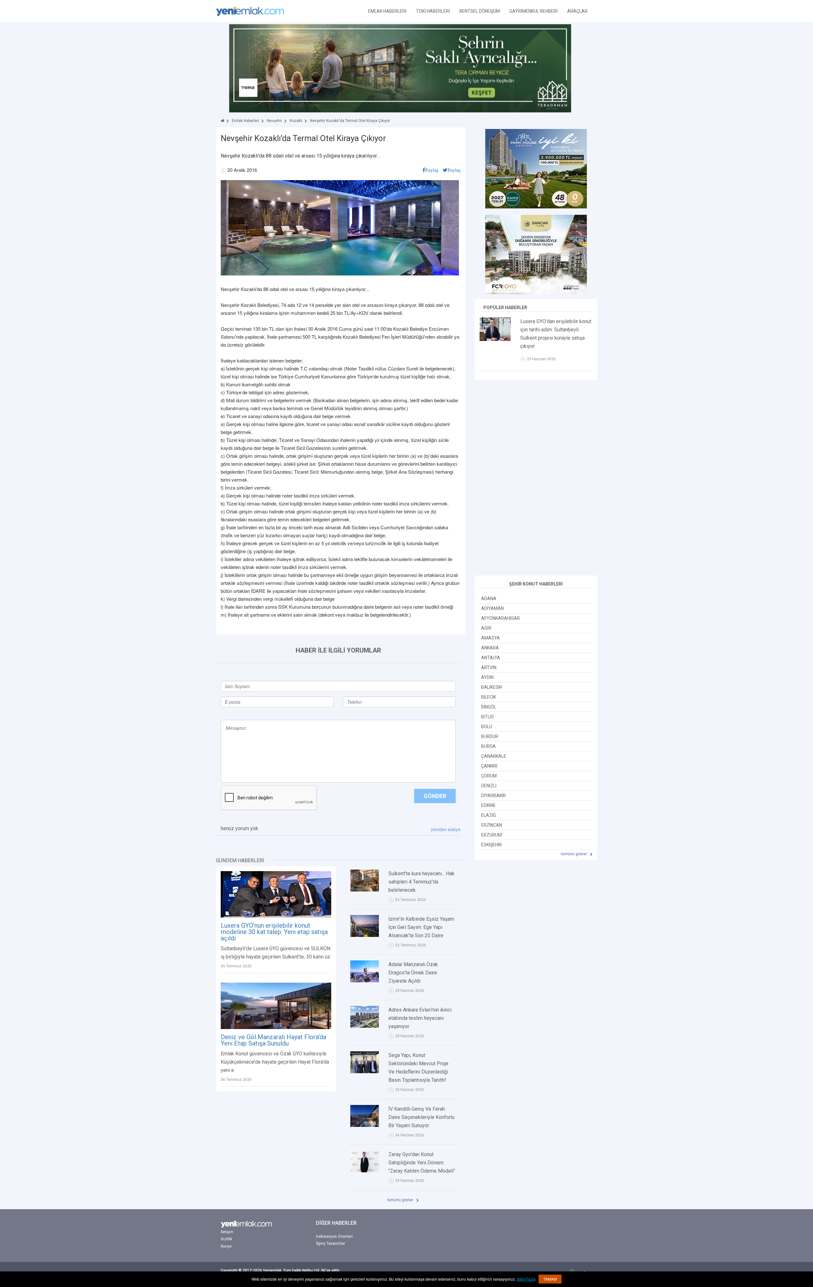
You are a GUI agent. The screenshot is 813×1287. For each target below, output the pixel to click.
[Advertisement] (536, 478)
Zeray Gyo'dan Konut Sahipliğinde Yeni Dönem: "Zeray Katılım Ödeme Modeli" (421, 1162)
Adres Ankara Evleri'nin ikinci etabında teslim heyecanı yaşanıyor (420, 1018)
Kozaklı (296, 121)
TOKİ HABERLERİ (433, 11)
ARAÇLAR (577, 11)
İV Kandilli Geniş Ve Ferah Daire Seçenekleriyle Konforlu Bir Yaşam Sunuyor (421, 1117)
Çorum (489, 775)
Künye (226, 1246)
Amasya (490, 637)
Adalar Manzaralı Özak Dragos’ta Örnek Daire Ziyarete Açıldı (413, 972)
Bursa (488, 746)
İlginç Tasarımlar (330, 1243)
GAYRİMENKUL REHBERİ (533, 11)
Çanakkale (493, 756)
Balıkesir (491, 687)
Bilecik (488, 697)
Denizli (488, 785)
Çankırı (489, 766)
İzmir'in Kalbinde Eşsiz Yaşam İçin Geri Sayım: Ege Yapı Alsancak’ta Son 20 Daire (421, 927)
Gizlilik (226, 1239)
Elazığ (488, 815)
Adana (488, 598)
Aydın (487, 677)
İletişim (227, 1232)
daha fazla (526, 1279)
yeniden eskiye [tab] (445, 829)
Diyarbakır (493, 795)
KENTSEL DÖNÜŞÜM (480, 11)
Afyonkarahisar (500, 618)
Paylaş (431, 170)
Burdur (489, 736)
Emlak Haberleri (245, 121)
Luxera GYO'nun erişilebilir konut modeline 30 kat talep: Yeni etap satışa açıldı (274, 932)
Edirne (488, 805)
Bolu (486, 726)
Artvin (488, 667)
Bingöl (488, 706)
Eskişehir (491, 844)
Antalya (490, 657)
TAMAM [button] (550, 1279)
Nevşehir (274, 121)
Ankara (490, 647)
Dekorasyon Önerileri (334, 1236)
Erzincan (491, 825)
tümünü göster (400, 1200)
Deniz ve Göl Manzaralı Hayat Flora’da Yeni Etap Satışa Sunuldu (273, 1040)
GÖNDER (435, 796)
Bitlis (487, 716)
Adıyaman (492, 608)
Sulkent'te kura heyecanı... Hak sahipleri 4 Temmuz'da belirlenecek (421, 881)
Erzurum (491, 834)
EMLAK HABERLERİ (387, 11)
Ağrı (486, 628)
